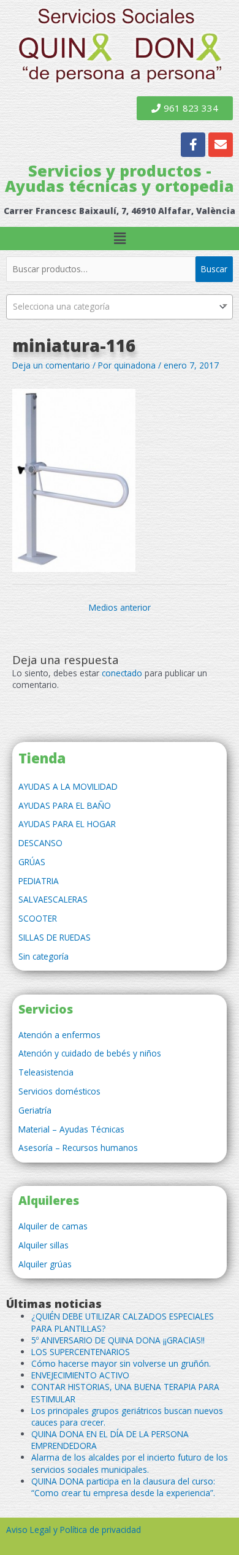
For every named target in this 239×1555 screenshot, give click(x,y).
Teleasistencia (46, 1072)
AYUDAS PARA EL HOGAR (67, 824)
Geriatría (34, 1110)
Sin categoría (43, 956)
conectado (122, 673)
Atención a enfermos (59, 1035)
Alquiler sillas (43, 1245)
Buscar (214, 269)
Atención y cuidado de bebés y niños (89, 1053)
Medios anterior (120, 607)
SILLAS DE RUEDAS (54, 937)
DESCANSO (40, 843)
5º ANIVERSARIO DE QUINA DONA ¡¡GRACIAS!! (118, 1340)
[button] (119, 238)
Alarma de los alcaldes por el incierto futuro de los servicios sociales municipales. (129, 1463)
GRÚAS (31, 862)
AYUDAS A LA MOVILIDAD (68, 786)
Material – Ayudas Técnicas (71, 1129)
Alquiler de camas (53, 1226)
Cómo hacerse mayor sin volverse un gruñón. (121, 1363)
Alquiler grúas (45, 1264)
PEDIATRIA (38, 881)
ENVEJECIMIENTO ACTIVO (80, 1375)
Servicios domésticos (59, 1091)
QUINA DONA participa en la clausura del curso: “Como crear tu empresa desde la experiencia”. (123, 1487)
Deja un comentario (51, 365)
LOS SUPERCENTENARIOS (80, 1352)
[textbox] (119, 306)
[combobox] (119, 306)
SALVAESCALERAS (53, 899)
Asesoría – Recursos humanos (78, 1147)
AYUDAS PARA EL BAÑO (64, 805)
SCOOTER (37, 918)
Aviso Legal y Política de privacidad (73, 1529)
